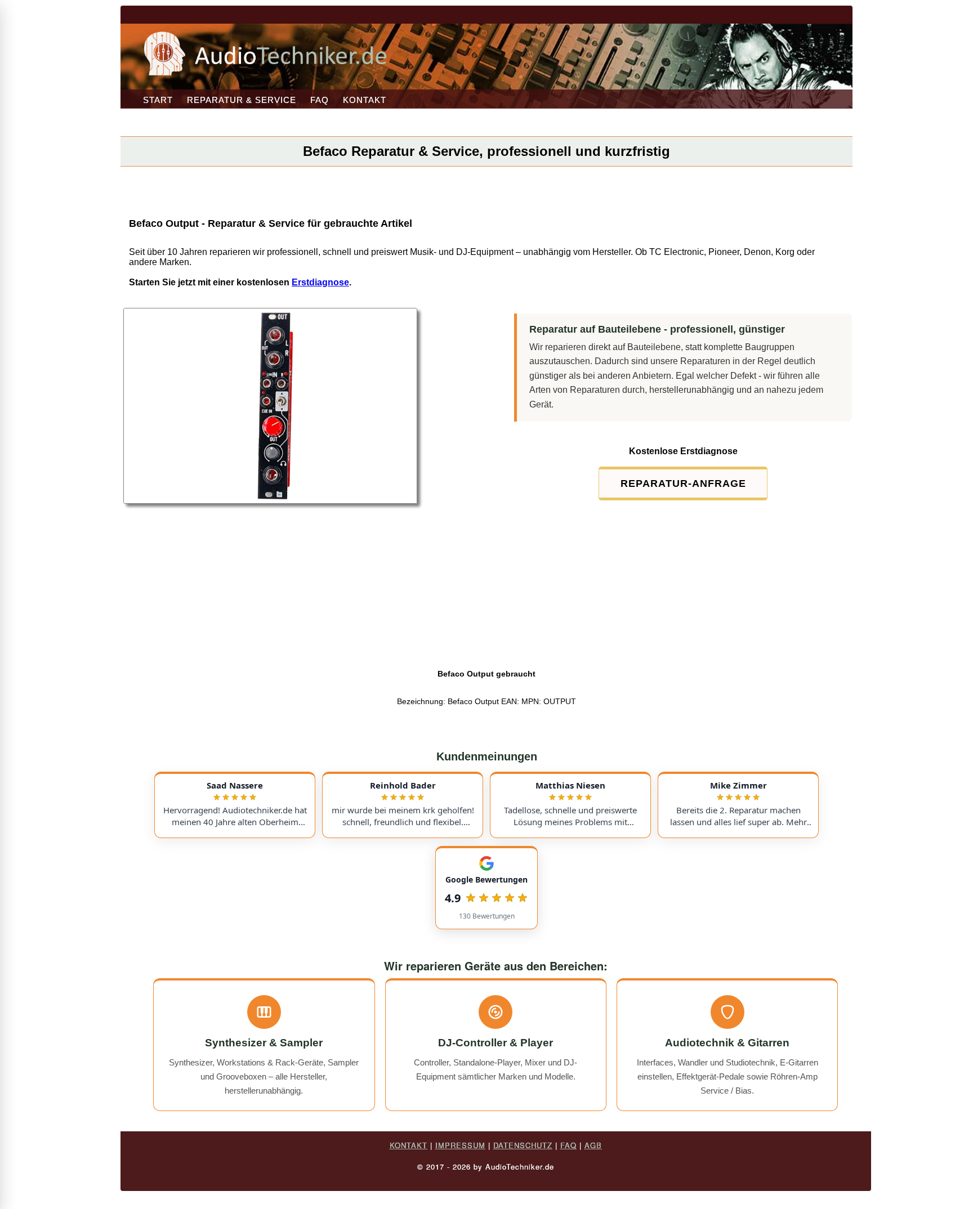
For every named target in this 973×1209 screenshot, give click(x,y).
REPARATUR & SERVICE (241, 100)
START (158, 100)
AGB (593, 1145)
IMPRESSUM (460, 1145)
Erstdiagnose (320, 282)
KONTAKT (364, 100)
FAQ (319, 100)
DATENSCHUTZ (522, 1145)
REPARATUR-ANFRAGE (683, 483)
